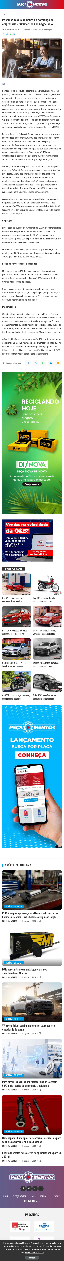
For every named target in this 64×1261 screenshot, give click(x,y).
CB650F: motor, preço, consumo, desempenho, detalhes (16, 697)
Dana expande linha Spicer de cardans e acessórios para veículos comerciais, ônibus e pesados (31, 1140)
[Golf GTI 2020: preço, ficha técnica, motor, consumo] (16, 649)
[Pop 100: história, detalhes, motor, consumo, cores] (47, 584)
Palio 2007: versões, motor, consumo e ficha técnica (44, 697)
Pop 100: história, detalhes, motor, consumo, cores (45, 599)
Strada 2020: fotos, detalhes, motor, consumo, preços (46, 664)
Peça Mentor (11, 921)
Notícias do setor (30, 29)
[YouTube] (41, 1188)
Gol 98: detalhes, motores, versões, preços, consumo (44, 632)
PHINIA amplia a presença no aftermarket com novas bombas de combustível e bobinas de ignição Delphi (30, 915)
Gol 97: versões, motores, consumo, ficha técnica (13, 599)
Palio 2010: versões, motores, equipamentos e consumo (14, 632)
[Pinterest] (29, 1188)
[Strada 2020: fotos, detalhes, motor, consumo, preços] (47, 649)
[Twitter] (7, 34)
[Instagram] (35, 1188)
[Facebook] (4, 34)
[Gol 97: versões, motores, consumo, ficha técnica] (16, 584)
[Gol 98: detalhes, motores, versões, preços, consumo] (47, 616)
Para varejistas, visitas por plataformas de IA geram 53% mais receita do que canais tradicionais (29, 1083)
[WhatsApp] (10, 34)
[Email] (58, 363)
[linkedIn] (51, 363)
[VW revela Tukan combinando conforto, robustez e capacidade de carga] (32, 1002)
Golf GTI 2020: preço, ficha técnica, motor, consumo (14, 664)
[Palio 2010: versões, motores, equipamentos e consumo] (16, 616)
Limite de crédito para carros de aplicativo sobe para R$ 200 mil (31, 1154)
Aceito (32, 1257)
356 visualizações (46, 29)
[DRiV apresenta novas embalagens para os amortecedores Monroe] (32, 946)
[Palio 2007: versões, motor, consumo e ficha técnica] (47, 681)
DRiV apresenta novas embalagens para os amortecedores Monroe (24, 971)
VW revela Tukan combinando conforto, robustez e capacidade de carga (28, 1027)
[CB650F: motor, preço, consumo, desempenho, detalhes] (16, 681)
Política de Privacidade (34, 1252)
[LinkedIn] (13, 34)
